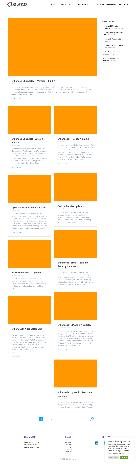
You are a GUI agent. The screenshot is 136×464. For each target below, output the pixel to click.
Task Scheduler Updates (70, 206)
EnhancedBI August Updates (27, 329)
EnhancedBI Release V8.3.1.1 (73, 139)
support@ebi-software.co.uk (31, 447)
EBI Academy (111, 4)
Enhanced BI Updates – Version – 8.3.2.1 (33, 81)
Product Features (83, 4)
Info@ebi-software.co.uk (30, 444)
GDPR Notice (68, 451)
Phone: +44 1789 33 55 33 (31, 442)
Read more (16, 98)
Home (53, 4)
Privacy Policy (68, 449)
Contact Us (124, 4)
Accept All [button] (124, 457)
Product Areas (65, 4)
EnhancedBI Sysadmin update (114, 45)
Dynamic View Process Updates (29, 207)
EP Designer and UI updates (27, 272)
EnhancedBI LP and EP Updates (74, 325)
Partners (100, 4)
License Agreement (70, 447)
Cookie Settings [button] (113, 457)
